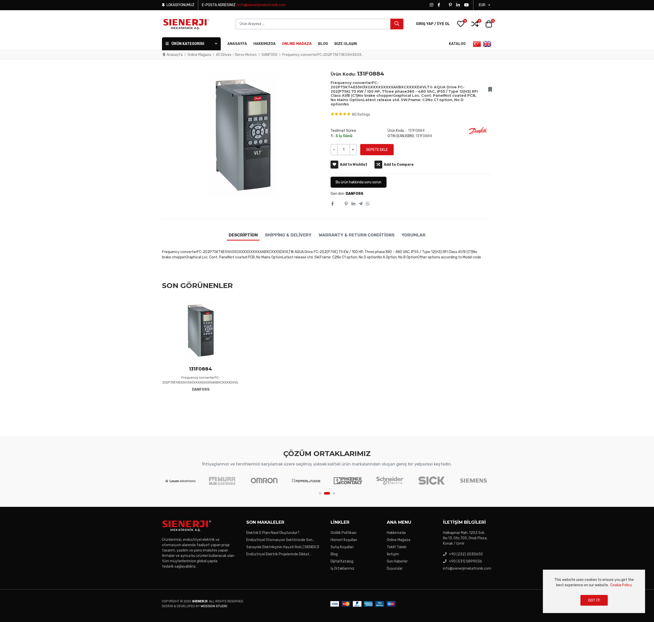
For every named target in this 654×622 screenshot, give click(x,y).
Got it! (594, 600)
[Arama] (396, 24)
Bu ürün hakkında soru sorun (358, 182)
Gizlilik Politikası (343, 533)
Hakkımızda (396, 533)
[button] (460, 24)
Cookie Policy (621, 585)
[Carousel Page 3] (334, 493)
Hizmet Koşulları (344, 540)
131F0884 (200, 369)
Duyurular (395, 568)
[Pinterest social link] (346, 204)
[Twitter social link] (339, 204)
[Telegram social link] (360, 204)
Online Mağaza (398, 540)
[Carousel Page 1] (320, 493)
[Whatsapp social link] (368, 204)
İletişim (393, 554)
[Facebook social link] (332, 204)
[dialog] (594, 591)
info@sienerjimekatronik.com (262, 5)
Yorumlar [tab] (414, 234)
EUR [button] (482, 5)
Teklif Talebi (396, 547)
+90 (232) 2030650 (466, 554)
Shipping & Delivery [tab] (288, 234)
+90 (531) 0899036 (465, 561)
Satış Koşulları (342, 547)
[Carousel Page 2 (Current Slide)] (327, 493)
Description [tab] (243, 234)
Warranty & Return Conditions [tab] (356, 234)
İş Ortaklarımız (342, 568)
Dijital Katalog (342, 561)
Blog (334, 554)
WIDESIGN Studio (214, 606)
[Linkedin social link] (353, 204)
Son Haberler (397, 561)
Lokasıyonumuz (180, 5)
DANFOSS (354, 194)
